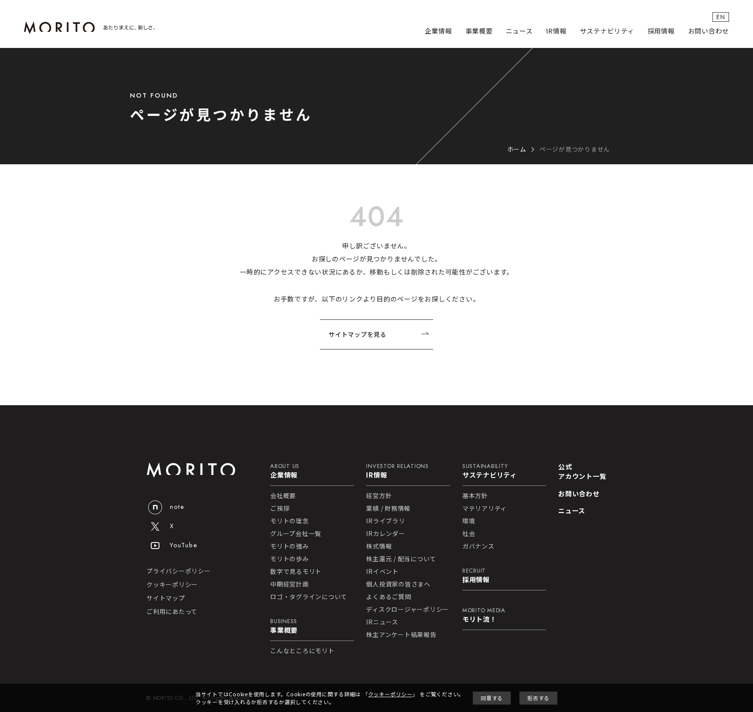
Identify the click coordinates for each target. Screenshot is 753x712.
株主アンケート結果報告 (401, 634)
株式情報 (379, 546)
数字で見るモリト (296, 571)
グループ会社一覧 (295, 533)
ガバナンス (478, 546)
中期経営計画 (289, 584)
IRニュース (382, 621)
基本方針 (475, 495)
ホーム (516, 149)
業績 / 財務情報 (388, 508)
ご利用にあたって (171, 611)
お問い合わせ (708, 30)
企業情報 (438, 30)
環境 (468, 520)
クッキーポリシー (172, 584)
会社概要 (283, 495)
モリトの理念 (289, 520)
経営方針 (379, 495)
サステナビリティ (607, 30)
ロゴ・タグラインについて (308, 596)
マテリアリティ (484, 508)
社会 (468, 533)
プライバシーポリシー (178, 570)
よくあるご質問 (388, 596)
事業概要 (479, 30)
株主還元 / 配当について (401, 558)
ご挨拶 (279, 508)
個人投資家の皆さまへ (398, 584)
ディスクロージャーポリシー (407, 609)
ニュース (519, 30)
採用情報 (661, 30)
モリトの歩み (289, 558)
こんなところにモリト (302, 650)
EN (720, 17)
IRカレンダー (385, 533)
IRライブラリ (385, 520)
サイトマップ (165, 597)
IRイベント (382, 571)
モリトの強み (289, 546)
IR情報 (556, 30)
